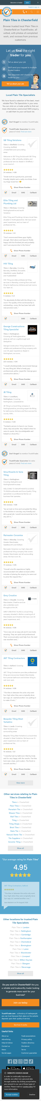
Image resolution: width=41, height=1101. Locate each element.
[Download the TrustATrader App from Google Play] (13, 1068)
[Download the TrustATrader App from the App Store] (28, 1068)
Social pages (6, 1053)
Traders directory (27, 1042)
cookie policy (28, 1086)
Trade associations (28, 1036)
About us (5, 1036)
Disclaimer (25, 1046)
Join (26, 2)
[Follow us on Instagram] (20, 1061)
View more (20, 783)
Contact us (6, 1046)
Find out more (26, 131)
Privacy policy (26, 1039)
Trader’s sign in (33, 7)
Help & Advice (7, 1042)
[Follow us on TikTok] (31, 1061)
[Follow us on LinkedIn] (26, 1061)
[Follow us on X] (15, 1061)
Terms (23, 1049)
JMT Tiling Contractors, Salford (16, 886)
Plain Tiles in (20, 927)
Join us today (20, 1002)
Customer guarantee (29, 1053)
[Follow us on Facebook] (10, 1061)
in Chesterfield (20, 802)
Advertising (6, 1039)
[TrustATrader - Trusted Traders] (7, 10)
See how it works (20, 1025)
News (4, 1049)
